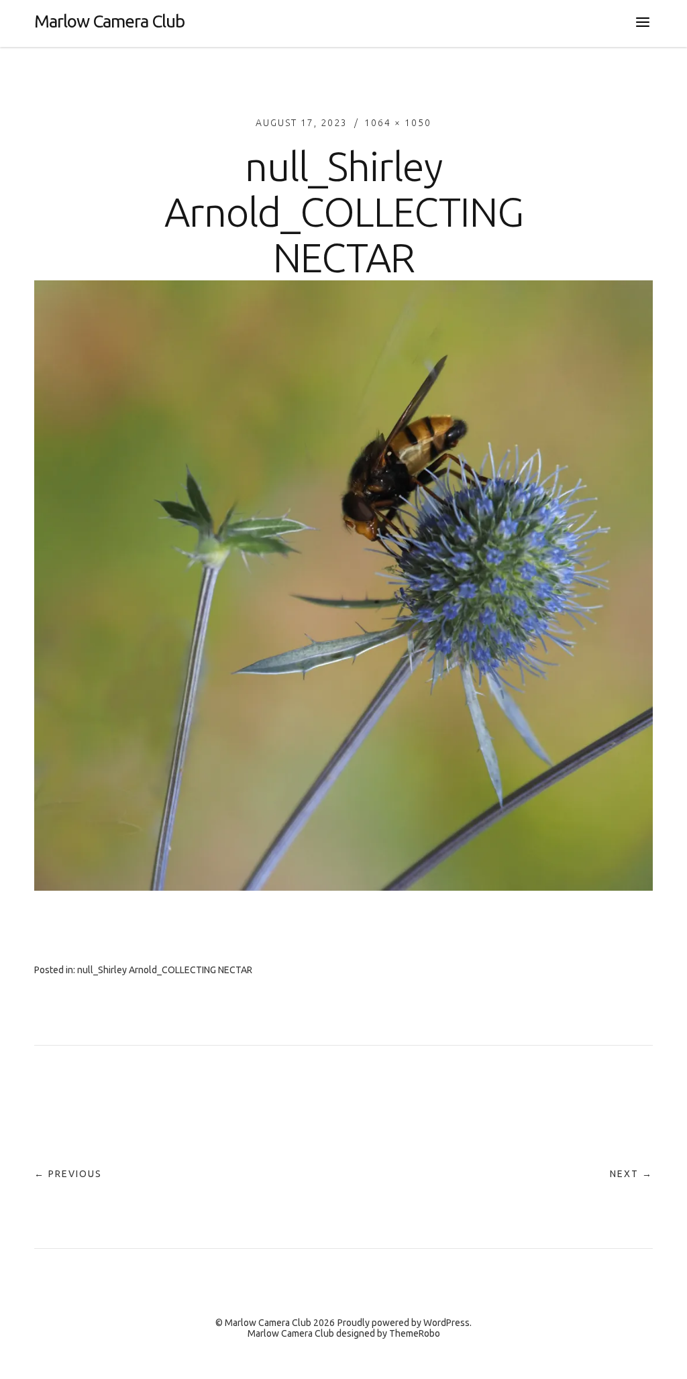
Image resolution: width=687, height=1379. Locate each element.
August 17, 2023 (302, 122)
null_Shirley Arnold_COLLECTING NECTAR (164, 969)
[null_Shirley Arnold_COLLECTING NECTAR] (343, 887)
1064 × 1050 (397, 122)
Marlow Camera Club (109, 21)
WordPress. (447, 1322)
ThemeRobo (414, 1333)
